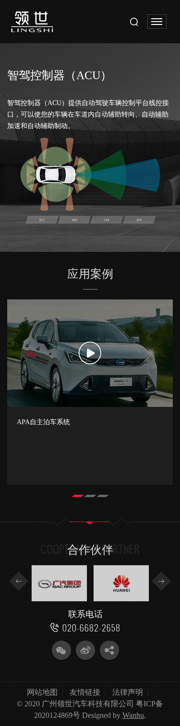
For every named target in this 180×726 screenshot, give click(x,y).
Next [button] (161, 581)
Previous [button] (18, 581)
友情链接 (85, 692)
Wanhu (133, 715)
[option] (90, 392)
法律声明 (127, 692)
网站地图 (42, 692)
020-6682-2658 (91, 627)
